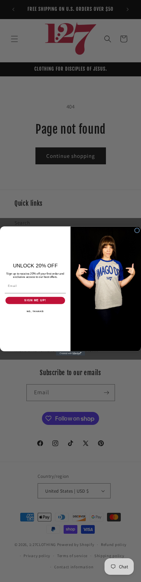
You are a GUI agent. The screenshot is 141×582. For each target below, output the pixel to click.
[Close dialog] (137, 230)
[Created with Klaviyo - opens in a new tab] (70, 353)
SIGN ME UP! (35, 300)
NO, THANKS (35, 311)
